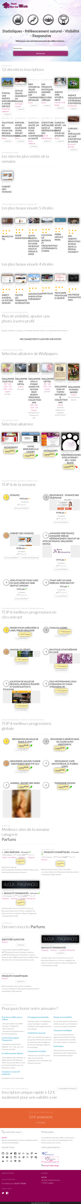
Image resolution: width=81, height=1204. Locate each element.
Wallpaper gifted (47, 380)
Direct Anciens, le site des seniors (7, 299)
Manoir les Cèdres (20, 649)
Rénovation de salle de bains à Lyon (25, 740)
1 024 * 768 (7, 386)
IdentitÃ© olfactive (13, 939)
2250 (69, 466)
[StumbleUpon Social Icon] (12, 1161)
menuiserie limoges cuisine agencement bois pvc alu (25, 762)
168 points (60, 953)
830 (20, 861)
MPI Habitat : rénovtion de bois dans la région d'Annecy (74, 244)
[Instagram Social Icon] (16, 1157)
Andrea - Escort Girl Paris (25, 783)
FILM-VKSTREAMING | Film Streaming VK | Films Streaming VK (62, 684)
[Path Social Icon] (32, 1157)
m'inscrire (40, 1123)
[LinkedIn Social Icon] (28, 1153)
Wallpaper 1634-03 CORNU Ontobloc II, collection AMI (61, 394)
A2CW (4, 1138)
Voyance (14, 495)
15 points (33, 146)
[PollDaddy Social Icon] (24, 1157)
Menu (77, 4)
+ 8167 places (25, 634)
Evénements (72, 106)
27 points (60, 141)
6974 (23, 767)
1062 (9, 451)
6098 (49, 454)
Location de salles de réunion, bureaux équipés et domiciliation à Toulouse (21, 685)
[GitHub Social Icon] (3, 1153)
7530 (29, 455)
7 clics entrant (61, 596)
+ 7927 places (21, 659)
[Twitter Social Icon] (12, 1153)
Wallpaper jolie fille (8, 380)
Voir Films (47, 293)
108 (20, 902)
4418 (59, 770)
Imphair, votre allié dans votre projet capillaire (20, 129)
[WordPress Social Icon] (20, 1153)
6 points (47, 106)
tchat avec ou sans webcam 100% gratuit (61, 581)
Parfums (22, 857)
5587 (23, 786)
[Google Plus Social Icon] (24, 1153)
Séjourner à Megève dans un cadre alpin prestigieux (64, 742)
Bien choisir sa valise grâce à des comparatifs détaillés (35, 92)
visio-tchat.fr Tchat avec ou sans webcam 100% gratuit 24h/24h (24, 583)
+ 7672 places (61, 690)
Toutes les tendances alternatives (22, 299)
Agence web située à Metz (59, 96)
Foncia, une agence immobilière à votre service (8, 99)
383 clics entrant (21, 508)
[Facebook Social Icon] (16, 1153)
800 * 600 (7, 384)
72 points (20, 945)
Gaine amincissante (22, 236)
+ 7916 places (61, 666)
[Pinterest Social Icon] (32, 1153)
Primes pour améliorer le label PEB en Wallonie (24, 629)
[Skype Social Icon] (36, 1157)
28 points (73, 150)
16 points (20, 141)
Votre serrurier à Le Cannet (30, 449)
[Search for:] (40, 48)
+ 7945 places (64, 631)
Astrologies (50, 450)
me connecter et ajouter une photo (40, 339)
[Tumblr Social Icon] (12, 1157)
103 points (21, 981)
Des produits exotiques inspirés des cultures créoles (47, 92)
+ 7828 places (21, 706)
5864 (23, 745)
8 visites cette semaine (30, 558)
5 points (7, 114)
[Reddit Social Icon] (8, 1161)
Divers (30, 103)
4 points (34, 106)
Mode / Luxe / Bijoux (9, 857)
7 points (21, 109)
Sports (57, 138)
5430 (59, 748)
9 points (73, 109)
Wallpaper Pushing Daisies (74, 389)
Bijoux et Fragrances (16, 893)
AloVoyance (11, 447)
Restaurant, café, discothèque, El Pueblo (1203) (64, 764)
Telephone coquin (64, 783)
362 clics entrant (61, 522)
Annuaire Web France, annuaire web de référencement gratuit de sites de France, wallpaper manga (60, 538)
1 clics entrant (21, 638)
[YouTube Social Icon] (8, 1157)
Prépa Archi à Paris (59, 237)
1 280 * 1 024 (7, 389)
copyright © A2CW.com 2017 (40, 1203)
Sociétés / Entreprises (27, 898)
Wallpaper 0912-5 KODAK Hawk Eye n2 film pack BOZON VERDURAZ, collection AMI (34, 390)
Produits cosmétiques (57, 852)
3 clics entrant (21, 772)
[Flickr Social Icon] (36, 1153)
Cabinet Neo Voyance (22, 533)
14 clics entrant (61, 569)
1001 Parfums (11, 852)
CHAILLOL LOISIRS (58, 627)
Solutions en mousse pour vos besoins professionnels (11, 129)
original (7, 392)
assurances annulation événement (35, 296)
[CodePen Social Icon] (20, 1157)
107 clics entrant (11, 558)
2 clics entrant (61, 636)
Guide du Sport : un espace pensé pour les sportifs (60, 129)
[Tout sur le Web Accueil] (16, 5)
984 (60, 863)
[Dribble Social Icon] (8, 1153)
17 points (7, 141)
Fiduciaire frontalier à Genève (61, 295)
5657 (63, 786)
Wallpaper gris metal (21, 381)
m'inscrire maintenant (67, 1088)
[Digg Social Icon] (3, 1161)
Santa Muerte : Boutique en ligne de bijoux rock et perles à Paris (33, 244)
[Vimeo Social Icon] (3, 1157)
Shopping (31, 857)
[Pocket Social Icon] (16, 1161)
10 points (60, 108)
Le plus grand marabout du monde (21, 95)
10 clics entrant (21, 599)
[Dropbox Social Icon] (20, 1161)
